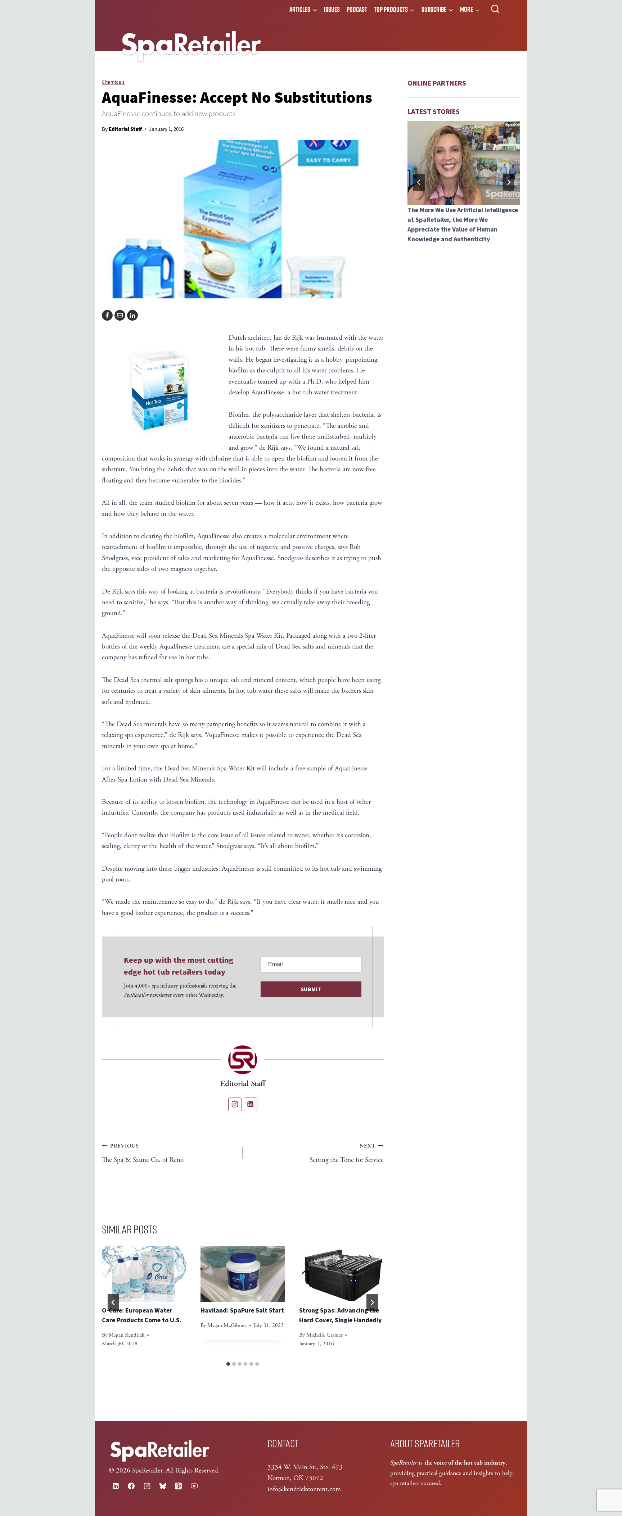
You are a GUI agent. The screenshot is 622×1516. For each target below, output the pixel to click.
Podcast (357, 9)
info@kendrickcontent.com (304, 1489)
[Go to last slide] (113, 1302)
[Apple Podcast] (178, 1486)
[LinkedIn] (132, 315)
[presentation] (144, 1274)
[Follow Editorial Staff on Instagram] (235, 1104)
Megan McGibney (227, 1325)
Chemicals (113, 82)
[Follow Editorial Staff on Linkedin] (250, 1104)
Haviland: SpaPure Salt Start (242, 1310)
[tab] (228, 1364)
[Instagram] (147, 1486)
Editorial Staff (125, 128)
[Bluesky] (163, 1486)
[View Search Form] (495, 9)
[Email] (119, 315)
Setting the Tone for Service (346, 1153)
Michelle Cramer (324, 1335)
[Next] (372, 1302)
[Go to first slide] (508, 182)
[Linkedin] (115, 1486)
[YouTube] (194, 1486)
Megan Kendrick (126, 1335)
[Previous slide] (419, 182)
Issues (332, 9)
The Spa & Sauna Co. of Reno (143, 1153)
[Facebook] (107, 315)
